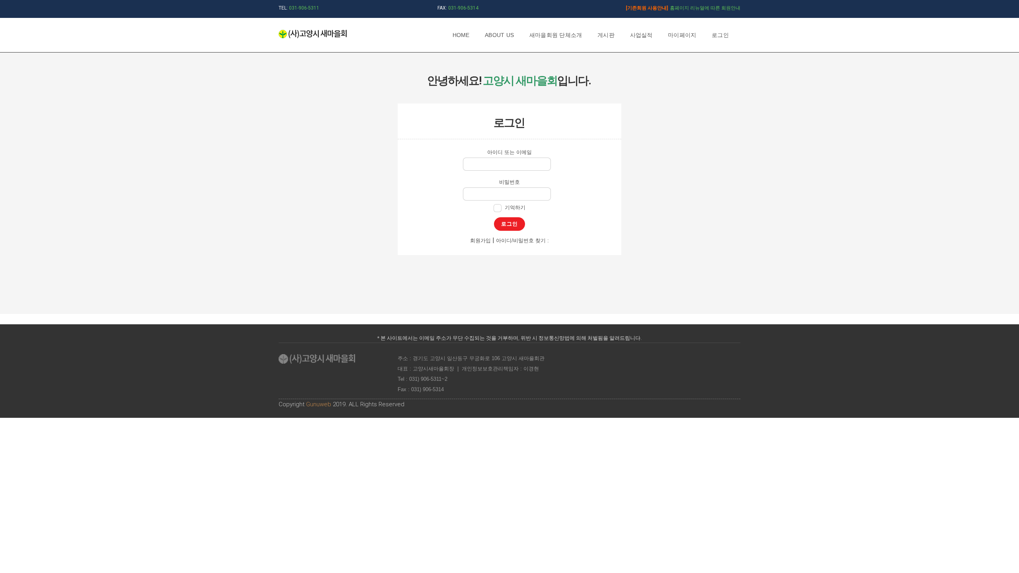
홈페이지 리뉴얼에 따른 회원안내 (683, 8)
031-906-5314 (463, 8)
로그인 (720, 35)
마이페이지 (682, 35)
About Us (499, 35)
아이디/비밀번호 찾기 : (522, 241)
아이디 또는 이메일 (509, 152)
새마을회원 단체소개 (555, 35)
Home (461, 35)
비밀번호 (509, 182)
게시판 (606, 35)
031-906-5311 (304, 8)
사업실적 (641, 35)
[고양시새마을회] (313, 34)
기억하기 (515, 207)
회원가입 (480, 241)
